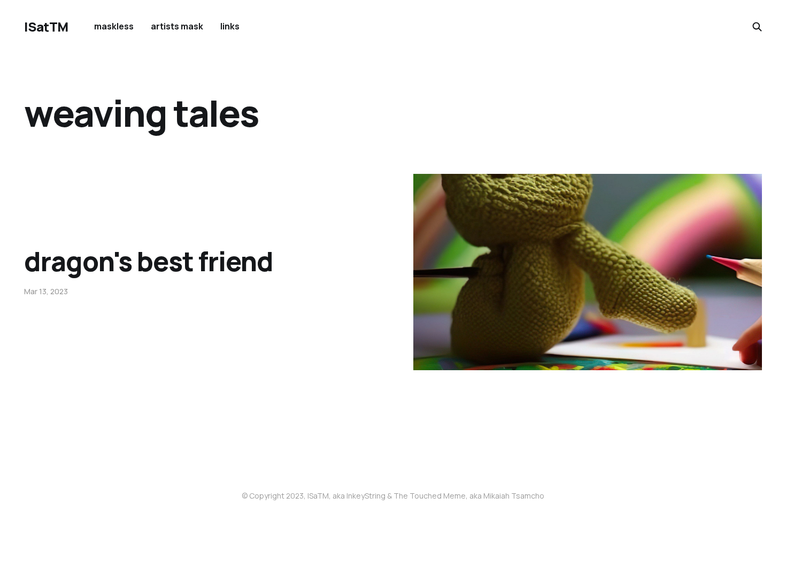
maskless (114, 26)
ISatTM (46, 26)
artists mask (177, 26)
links (230, 26)
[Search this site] (757, 27)
